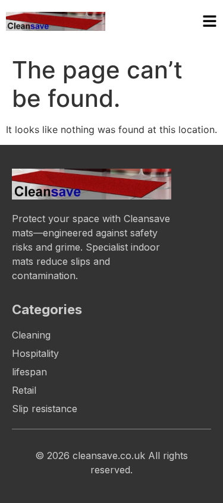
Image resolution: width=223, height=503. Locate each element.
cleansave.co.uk (109, 455)
